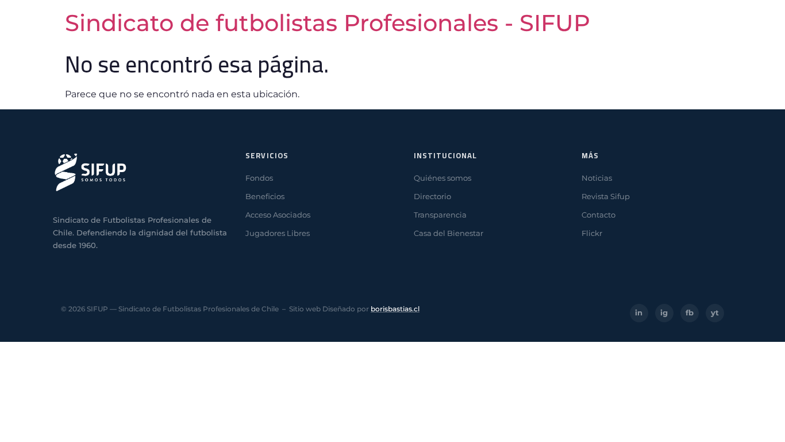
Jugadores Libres (277, 233)
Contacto (598, 214)
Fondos (259, 177)
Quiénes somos (442, 177)
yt (715, 312)
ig (664, 312)
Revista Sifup (606, 196)
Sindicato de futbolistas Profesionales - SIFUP (327, 23)
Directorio (432, 196)
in (638, 312)
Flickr (592, 233)
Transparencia (440, 214)
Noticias (597, 177)
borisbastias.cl (395, 308)
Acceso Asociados (277, 214)
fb (690, 312)
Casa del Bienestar (448, 233)
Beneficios (264, 196)
